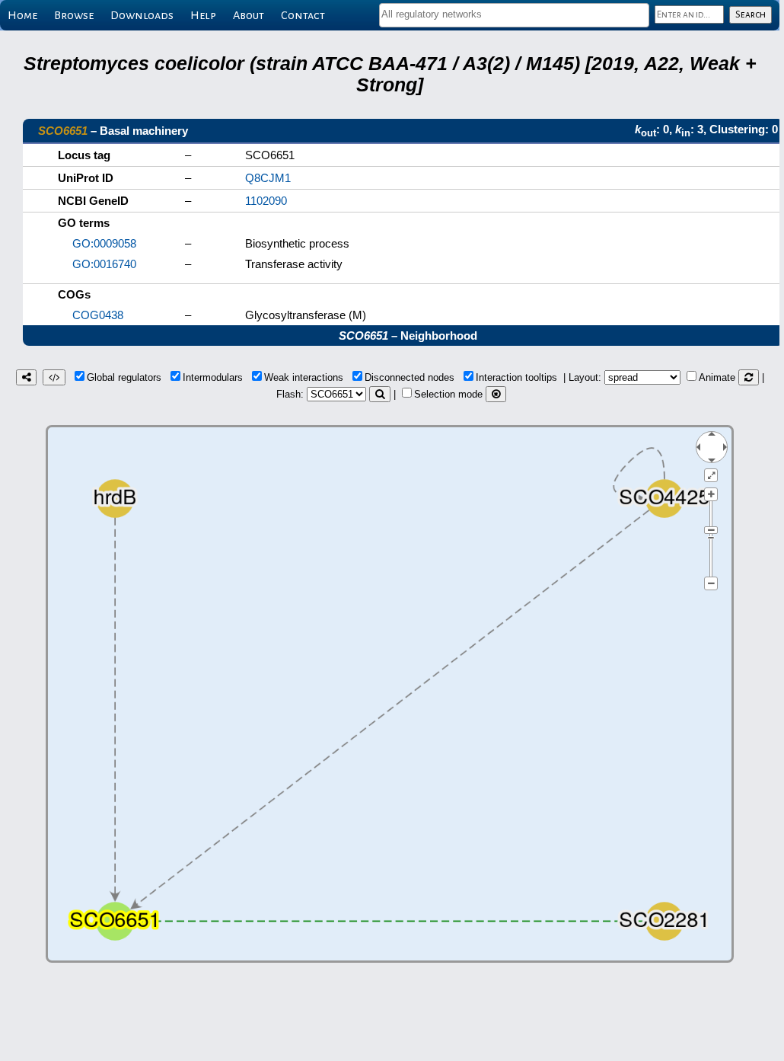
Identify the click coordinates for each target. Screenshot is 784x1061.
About (248, 15)
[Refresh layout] (748, 377)
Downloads (142, 15)
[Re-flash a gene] (379, 394)
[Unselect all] (496, 394)
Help (203, 15)
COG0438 (97, 314)
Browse (74, 15)
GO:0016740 (104, 263)
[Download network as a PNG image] (26, 377)
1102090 (266, 200)
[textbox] (514, 14)
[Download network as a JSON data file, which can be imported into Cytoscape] (54, 377)
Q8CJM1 (268, 177)
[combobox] (514, 15)
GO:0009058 (104, 243)
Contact (303, 15)
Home (22, 15)
